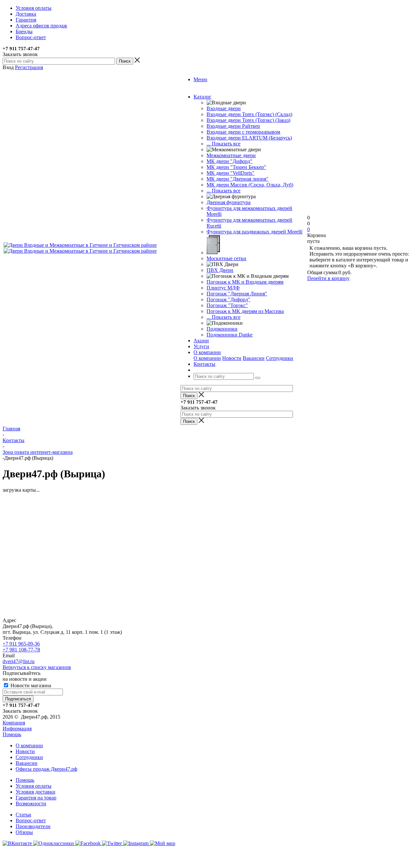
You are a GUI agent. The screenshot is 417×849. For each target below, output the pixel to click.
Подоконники (222, 329)
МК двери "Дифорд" (229, 161)
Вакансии (254, 358)
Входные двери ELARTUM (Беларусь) (249, 138)
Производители (33, 826)
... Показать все (223, 143)
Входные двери (224, 108)
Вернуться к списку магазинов (37, 667)
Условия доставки (35, 792)
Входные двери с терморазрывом (243, 132)
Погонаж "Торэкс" (227, 305)
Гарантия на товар (36, 797)
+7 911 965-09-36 (21, 644)
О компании (207, 358)
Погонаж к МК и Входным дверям (245, 282)
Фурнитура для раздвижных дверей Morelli (254, 231)
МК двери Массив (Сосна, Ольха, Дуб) (250, 184)
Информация (17, 728)
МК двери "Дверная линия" (237, 179)
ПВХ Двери (220, 270)
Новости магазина (30, 685)
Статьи (23, 814)
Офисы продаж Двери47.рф (46, 769)
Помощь (12, 734)
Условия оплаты (33, 786)
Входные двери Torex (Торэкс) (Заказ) (248, 120)
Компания (14, 722)
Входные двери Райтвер (233, 126)
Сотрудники (279, 358)
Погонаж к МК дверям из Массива (245, 311)
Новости (231, 358)
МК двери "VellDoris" (230, 173)
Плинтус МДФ (223, 287)
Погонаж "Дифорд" (228, 299)
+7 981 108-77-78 (21, 649)
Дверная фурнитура (229, 202)
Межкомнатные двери (231, 155)
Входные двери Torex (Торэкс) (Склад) (249, 114)
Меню (200, 79)
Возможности (31, 803)
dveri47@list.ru (19, 661)
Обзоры (24, 832)
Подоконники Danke (229, 334)
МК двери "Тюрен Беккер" (236, 167)
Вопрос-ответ (31, 820)
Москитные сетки (226, 258)
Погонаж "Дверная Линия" (237, 293)
